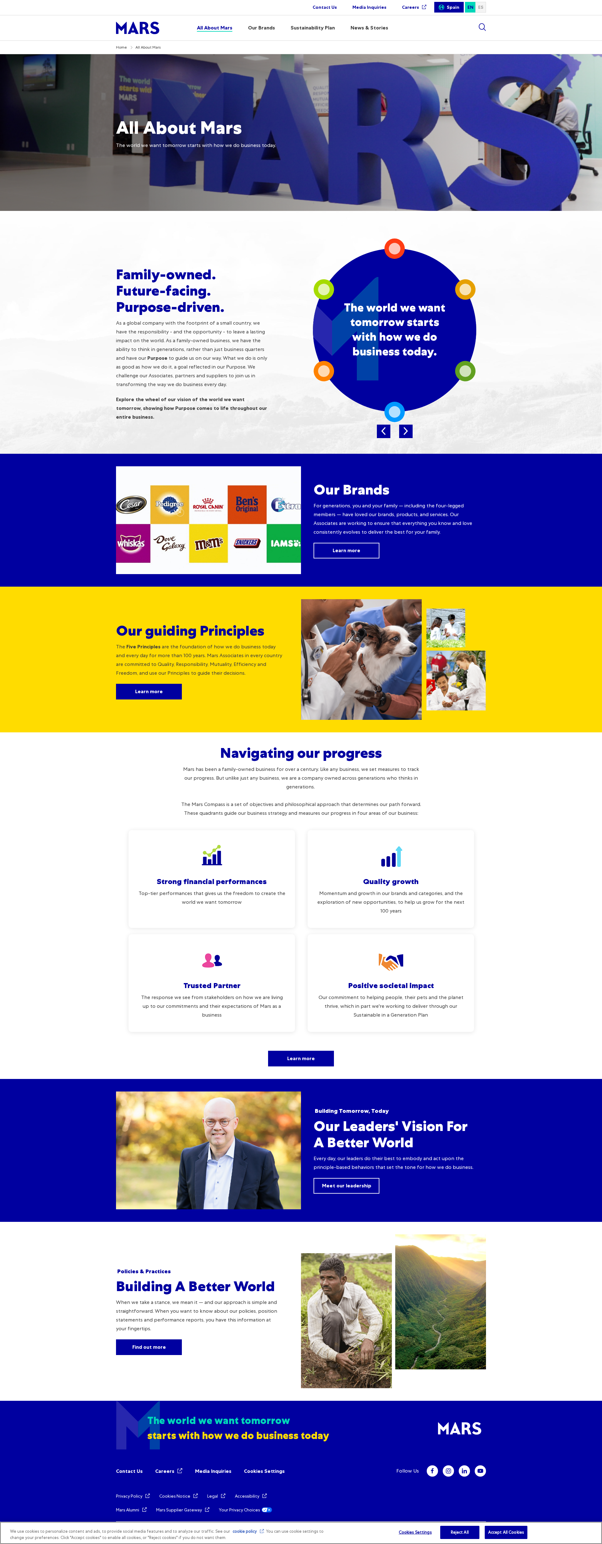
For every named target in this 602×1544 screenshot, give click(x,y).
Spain (453, 7)
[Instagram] (448, 1471)
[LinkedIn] (464, 1471)
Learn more (346, 550)
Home (121, 47)
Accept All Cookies (506, 1532)
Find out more (149, 1347)
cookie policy (245, 1531)
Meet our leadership (346, 1186)
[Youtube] (480, 1471)
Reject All (460, 1532)
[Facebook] (432, 1471)
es (480, 7)
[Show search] (482, 27)
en (470, 7)
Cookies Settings (264, 1471)
